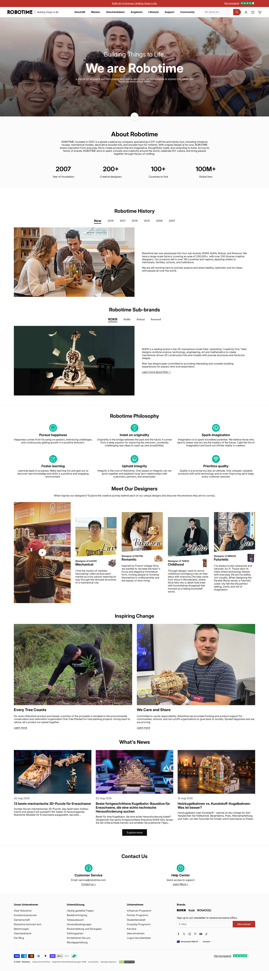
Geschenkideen (115, 12)
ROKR (112, 319)
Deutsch (206, 942)
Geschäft (79, 12)
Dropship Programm (139, 924)
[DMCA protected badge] (127, 962)
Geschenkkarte (22, 933)
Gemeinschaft (22, 919)
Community (187, 12)
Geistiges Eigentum (108, 962)
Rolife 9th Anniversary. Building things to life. (134, 3)
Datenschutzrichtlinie (41, 962)
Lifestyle (153, 12)
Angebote (136, 12)
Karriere (131, 928)
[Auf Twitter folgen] (184, 934)
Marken (95, 12)
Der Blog (19, 937)
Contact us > (88, 884)
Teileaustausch (75, 919)
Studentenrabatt (136, 919)
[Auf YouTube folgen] (200, 934)
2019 (110, 220)
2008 (159, 220)
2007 (172, 220)
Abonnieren (244, 924)
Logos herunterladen (139, 937)
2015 (147, 220)
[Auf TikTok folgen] (206, 934)
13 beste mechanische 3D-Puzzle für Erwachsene (52, 804)
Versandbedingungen (79, 924)
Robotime (26, 962)
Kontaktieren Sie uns (78, 937)
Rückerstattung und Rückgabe (84, 928)
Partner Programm (137, 915)
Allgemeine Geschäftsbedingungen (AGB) (69, 962)
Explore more (134, 832)
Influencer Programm (139, 910)
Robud (141, 319)
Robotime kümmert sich (27, 924)
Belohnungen (21, 928)
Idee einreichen (135, 933)
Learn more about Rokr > (156, 372)
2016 (135, 220)
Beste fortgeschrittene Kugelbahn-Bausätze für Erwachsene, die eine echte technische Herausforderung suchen (133, 807)
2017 (122, 220)
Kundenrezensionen (25, 915)
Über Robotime (22, 910)
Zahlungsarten (75, 933)
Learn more (20, 727)
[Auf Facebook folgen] (178, 934)
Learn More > (180, 884)
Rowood (156, 319)
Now (97, 220)
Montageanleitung (77, 942)
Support (169, 12)
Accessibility (93, 962)
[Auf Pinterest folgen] (195, 934)
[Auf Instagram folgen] (189, 934)
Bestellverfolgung (77, 915)
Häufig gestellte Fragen (80, 910)
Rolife (127, 319)
